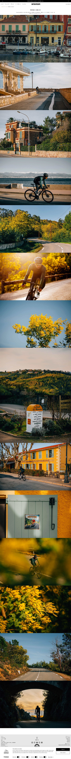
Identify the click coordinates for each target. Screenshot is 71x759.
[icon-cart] (70, 4)
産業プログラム (67, 743)
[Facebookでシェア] (35, 743)
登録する (37, 739)
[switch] (27, 757)
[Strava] (39, 743)
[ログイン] (68, 4)
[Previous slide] (2, 1)
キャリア (68, 742)
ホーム (2, 6)
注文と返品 (3, 741)
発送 (2, 740)
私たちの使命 (68, 737)
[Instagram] (32, 743)
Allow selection (63, 752)
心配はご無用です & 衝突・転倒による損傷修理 (8, 742)
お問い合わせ (3, 737)
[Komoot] (42, 743)
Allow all (62, 749)
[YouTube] (37, 743)
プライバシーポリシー (4, 746)
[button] (37, 746)
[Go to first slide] (68, 1)
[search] (66, 4)
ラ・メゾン (5, 6)
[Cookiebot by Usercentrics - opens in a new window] (6, 757)
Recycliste (68, 741)
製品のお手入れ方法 (4, 743)
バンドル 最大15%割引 (35, 1)
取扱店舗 (68, 740)
